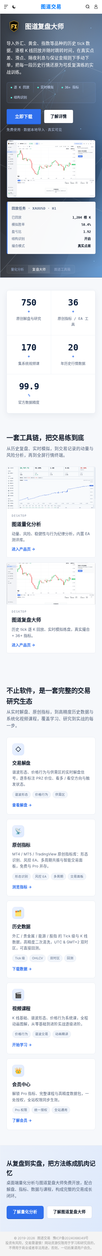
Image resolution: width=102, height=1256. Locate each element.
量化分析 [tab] (17, 269)
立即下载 (23, 116)
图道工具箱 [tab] (62, 269)
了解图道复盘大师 (69, 1211)
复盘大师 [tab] (38, 269)
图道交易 (51, 7)
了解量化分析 (25, 1211)
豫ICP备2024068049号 (70, 1238)
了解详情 (58, 116)
